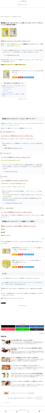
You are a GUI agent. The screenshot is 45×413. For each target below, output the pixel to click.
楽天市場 (20, 77)
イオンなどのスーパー (8, 87)
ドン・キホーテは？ (8, 92)
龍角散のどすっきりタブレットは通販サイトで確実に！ (13, 94)
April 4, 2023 (19, 148)
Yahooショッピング (29, 77)
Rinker (16, 263)
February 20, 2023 (18, 203)
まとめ (3, 95)
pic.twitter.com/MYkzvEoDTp (9, 200)
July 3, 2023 (14, 171)
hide (22, 83)
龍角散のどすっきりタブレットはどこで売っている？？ (13, 85)
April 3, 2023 (16, 55)
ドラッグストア (7, 89)
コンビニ (5, 90)
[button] (37, 329)
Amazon (14, 77)
